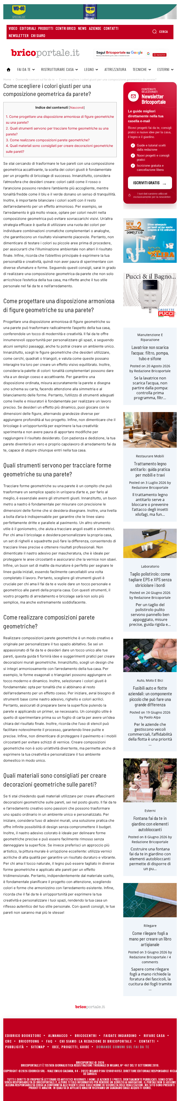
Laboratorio (150, 566)
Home (7, 79)
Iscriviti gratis (146, 182)
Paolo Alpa (152, 717)
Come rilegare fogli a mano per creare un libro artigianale (150, 938)
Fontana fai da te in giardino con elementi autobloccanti (150, 823)
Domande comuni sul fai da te (35, 79)
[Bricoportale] (45, 53)
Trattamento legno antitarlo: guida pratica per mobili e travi (150, 469)
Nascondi (77, 107)
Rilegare (150, 925)
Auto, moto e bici (150, 680)
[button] (160, 31)
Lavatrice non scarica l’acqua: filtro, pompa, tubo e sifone (150, 352)
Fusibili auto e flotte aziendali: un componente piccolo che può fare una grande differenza (150, 696)
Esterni (150, 810)
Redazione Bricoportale (152, 371)
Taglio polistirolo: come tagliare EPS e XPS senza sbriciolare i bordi (150, 579)
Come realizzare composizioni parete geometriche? (48, 140)
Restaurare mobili (150, 456)
